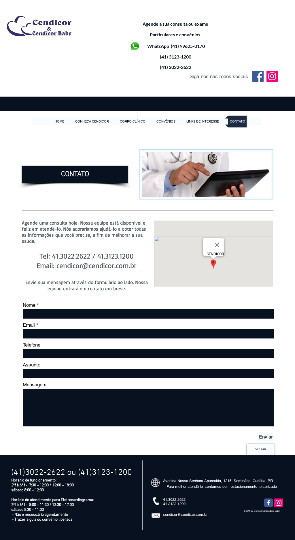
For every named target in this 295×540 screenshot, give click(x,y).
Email (29, 325)
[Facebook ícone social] (258, 76)
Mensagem (34, 384)
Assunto (31, 364)
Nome (29, 305)
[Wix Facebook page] (268, 502)
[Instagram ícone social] (272, 76)
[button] (75, 174)
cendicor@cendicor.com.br (96, 265)
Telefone (31, 345)
